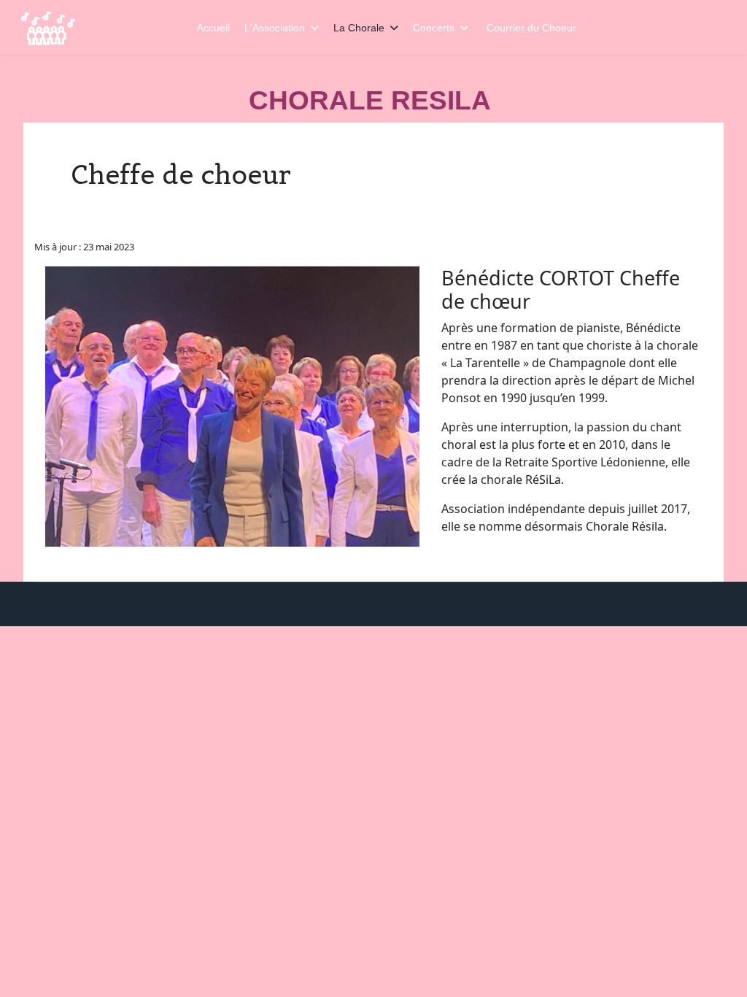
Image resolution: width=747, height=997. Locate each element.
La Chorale (358, 28)
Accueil (213, 28)
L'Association (274, 28)
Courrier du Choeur (531, 28)
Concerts (433, 28)
